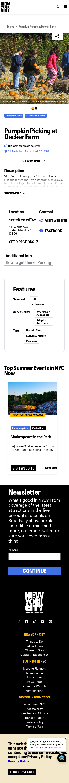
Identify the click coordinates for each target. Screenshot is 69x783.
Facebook (53, 231)
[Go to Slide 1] (33, 108)
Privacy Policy (18, 761)
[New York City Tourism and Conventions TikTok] (34, 621)
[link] (34, 641)
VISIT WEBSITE (23, 468)
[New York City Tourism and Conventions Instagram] (18, 621)
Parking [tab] (44, 262)
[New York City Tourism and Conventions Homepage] (34, 603)
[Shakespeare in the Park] (32, 398)
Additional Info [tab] (19, 255)
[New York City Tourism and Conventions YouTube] (42, 621)
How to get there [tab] (20, 262)
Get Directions (21, 242)
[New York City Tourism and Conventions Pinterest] (50, 621)
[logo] (5, 6)
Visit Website (56, 220)
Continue (35, 571)
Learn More (50, 468)
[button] (34, 68)
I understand (22, 772)
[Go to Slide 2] (36, 108)
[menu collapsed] (65, 7)
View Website (32, 161)
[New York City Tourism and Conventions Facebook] (26, 621)
